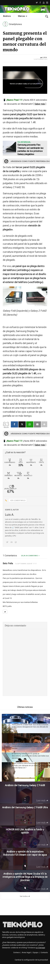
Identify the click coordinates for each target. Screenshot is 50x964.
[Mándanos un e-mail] (12, 542)
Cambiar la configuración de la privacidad (31, 960)
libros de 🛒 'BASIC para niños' (16, 528)
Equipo (35, 952)
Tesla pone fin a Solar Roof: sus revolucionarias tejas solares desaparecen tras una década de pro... (30, 727)
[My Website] (16, 542)
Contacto (44, 952)
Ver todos (24, 896)
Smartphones (15, 24)
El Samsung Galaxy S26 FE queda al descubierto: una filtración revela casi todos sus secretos (30, 756)
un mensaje (40, 948)
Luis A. (45, 57)
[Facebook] (40, 2)
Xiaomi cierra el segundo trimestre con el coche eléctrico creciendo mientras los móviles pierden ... (30, 746)
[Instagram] (47, 2)
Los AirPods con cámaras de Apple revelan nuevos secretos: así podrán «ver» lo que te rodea (28, 736)
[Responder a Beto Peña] (5, 612)
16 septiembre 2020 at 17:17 (26, 564)
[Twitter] (36, 2)
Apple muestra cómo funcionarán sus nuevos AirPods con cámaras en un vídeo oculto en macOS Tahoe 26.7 (29, 765)
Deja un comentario (29, 556)
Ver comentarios (17, 500)
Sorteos (16, 952)
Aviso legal (26, 952)
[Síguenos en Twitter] (8, 542)
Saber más (40, 104)
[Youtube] (43, 2)
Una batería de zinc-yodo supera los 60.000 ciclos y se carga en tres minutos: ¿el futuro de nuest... (30, 717)
